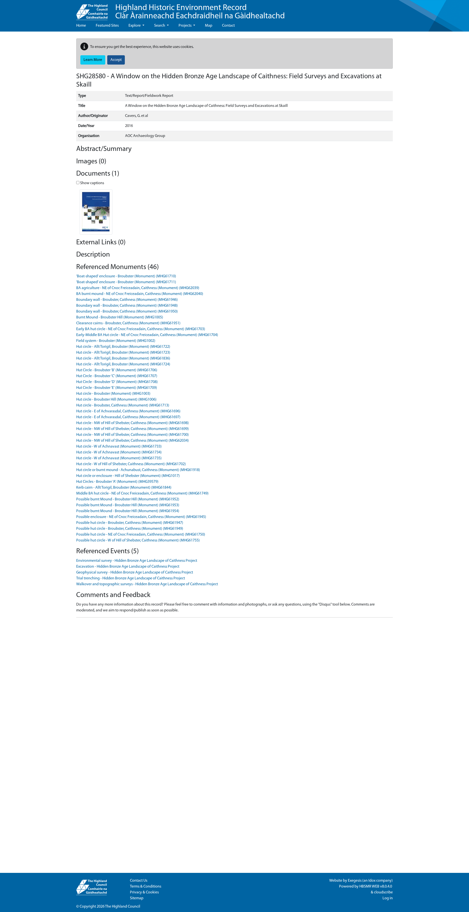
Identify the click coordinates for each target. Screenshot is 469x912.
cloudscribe (383, 892)
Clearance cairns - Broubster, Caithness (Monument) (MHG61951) (128, 323)
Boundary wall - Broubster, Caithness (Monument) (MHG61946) (127, 300)
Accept (116, 60)
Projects (185, 26)
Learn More (93, 60)
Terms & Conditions (145, 887)
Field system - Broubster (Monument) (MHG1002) (115, 341)
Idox (371, 881)
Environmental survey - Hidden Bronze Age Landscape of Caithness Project (136, 561)
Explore (134, 26)
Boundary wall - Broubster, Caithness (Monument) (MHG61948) (127, 306)
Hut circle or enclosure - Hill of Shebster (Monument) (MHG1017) (128, 476)
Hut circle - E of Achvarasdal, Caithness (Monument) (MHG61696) (128, 411)
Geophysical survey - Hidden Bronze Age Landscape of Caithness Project (134, 572)
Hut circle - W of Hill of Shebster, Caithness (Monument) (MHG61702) (131, 464)
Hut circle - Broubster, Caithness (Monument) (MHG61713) (122, 405)
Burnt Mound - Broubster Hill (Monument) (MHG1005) (119, 317)
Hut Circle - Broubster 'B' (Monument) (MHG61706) (116, 370)
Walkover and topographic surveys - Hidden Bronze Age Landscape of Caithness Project (147, 584)
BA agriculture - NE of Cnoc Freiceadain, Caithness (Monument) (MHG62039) (137, 288)
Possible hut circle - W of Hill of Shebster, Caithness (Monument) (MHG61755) (138, 540)
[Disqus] (234, 682)
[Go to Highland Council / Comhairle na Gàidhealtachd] (91, 10)
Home (81, 26)
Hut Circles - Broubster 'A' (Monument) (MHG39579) (117, 482)
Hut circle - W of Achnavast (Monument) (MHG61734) (119, 452)
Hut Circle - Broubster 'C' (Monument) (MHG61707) (116, 376)
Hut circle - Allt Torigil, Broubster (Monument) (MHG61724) (123, 364)
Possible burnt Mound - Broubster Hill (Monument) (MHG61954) (127, 511)
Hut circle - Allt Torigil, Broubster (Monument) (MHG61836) (123, 358)
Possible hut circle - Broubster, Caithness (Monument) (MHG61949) (129, 529)
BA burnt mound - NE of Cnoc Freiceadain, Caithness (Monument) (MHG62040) (139, 294)
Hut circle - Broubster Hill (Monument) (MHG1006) (116, 400)
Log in (388, 898)
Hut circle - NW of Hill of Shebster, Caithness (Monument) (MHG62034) (132, 441)
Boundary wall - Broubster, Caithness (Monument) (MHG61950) (127, 312)
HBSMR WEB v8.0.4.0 (376, 887)
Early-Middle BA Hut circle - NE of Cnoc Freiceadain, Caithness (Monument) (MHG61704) (147, 335)
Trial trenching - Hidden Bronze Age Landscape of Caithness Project (130, 578)
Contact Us (138, 881)
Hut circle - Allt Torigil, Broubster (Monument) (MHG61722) (123, 347)
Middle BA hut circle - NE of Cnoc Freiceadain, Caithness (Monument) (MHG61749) (142, 493)
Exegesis (355, 881)
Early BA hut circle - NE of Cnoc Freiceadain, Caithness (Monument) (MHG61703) (140, 329)
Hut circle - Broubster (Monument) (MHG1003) (113, 394)
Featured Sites (107, 26)
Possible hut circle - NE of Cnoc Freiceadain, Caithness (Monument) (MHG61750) (140, 535)
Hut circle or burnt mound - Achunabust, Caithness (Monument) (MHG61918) (138, 470)
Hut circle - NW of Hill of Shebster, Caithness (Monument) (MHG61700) (132, 435)
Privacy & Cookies (144, 892)
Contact (228, 26)
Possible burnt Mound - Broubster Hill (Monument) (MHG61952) (127, 499)
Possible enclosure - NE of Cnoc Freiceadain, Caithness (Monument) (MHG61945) (141, 517)
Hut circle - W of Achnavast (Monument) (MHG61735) (119, 458)
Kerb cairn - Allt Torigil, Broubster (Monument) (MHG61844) (123, 488)
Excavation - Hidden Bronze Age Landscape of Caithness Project (127, 567)
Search (160, 26)
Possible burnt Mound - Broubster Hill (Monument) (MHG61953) (127, 505)
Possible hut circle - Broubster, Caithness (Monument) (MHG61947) (129, 523)
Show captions (91, 183)
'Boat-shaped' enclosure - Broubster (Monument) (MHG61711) (126, 282)
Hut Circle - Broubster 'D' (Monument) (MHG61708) (117, 382)
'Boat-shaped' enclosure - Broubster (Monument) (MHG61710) (126, 276)
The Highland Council (122, 907)
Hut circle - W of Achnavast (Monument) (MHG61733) (119, 447)
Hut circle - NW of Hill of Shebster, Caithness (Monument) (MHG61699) (132, 429)
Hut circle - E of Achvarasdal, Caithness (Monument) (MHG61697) (128, 417)
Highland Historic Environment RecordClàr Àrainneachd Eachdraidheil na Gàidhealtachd (200, 12)
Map (208, 26)
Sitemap (136, 898)
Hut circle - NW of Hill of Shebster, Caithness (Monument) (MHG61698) (132, 423)
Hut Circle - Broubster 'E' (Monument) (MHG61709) (116, 388)
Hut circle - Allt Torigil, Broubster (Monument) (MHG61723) (123, 353)
